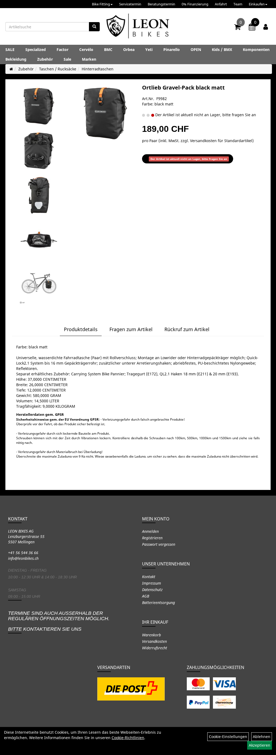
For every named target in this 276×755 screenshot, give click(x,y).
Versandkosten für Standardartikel (221, 140)
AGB (145, 596)
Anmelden (150, 531)
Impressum (151, 583)
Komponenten (256, 49)
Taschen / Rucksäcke (57, 68)
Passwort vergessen (158, 544)
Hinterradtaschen (97, 68)
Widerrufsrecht (154, 647)
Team (237, 4)
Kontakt (148, 576)
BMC (108, 49)
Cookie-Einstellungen (228, 736)
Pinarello (171, 49)
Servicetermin (130, 4)
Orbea (128, 49)
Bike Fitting (101, 4)
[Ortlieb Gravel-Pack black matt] (39, 106)
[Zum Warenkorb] (237, 28)
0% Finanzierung (195, 4)
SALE (10, 49)
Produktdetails (81, 329)
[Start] (11, 68)
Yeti (149, 49)
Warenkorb (151, 634)
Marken (89, 59)
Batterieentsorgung (158, 602)
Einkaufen (257, 4)
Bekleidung (15, 59)
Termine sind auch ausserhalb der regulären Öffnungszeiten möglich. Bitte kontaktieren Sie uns (58, 621)
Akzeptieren (259, 745)
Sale (67, 59)
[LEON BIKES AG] (137, 26)
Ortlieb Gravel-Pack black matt (183, 87)
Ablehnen (261, 736)
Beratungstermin (161, 4)
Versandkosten (154, 641)
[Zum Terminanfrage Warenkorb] (252, 28)
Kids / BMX (222, 49)
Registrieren (152, 537)
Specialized (35, 49)
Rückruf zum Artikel (186, 329)
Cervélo (86, 49)
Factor (62, 49)
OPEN (196, 49)
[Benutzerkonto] (266, 27)
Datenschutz (152, 589)
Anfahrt (221, 4)
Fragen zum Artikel (131, 329)
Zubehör (45, 59)
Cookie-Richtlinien (128, 737)
